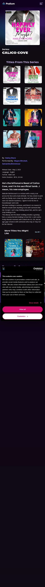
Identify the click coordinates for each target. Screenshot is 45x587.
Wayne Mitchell (20, 161)
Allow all (22, 309)
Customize (21, 316)
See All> (37, 232)
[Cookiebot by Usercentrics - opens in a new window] (33, 269)
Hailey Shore (10, 158)
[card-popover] (11, 74)
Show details (34, 303)
